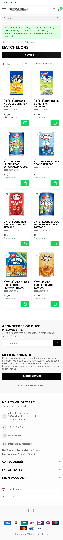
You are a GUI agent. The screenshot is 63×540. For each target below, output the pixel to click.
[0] (59, 10)
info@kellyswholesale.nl (20, 444)
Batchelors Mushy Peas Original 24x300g (16, 164)
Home (5, 42)
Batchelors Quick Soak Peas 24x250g (46, 104)
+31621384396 (15, 427)
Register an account (31, 385)
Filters (30, 55)
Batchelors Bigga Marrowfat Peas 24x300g (46, 225)
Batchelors (30, 42)
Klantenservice (31, 376)
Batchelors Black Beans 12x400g (46, 163)
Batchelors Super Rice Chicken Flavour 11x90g (16, 285)
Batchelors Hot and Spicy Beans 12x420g (15, 225)
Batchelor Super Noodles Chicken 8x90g (15, 104)
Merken (16, 42)
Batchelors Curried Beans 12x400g (43, 285)
